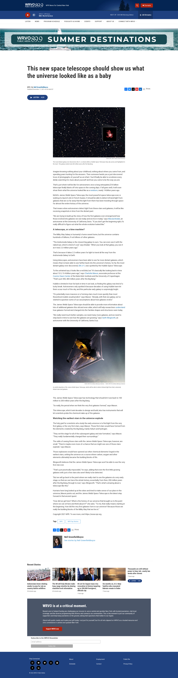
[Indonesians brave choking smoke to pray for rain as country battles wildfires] (38, 574)
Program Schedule (52, 21)
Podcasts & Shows (72, 21)
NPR (61, 521)
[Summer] (89, 39)
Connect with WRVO (127, 21)
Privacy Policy (128, 664)
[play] (27, 15)
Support (98, 21)
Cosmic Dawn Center (61, 276)
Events (87, 21)
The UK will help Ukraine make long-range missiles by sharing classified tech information (63, 586)
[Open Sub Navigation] (32, 21)
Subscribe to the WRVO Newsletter (44, 638)
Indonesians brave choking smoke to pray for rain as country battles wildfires (37, 586)
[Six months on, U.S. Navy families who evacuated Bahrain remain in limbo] (114, 574)
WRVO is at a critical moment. (65, 606)
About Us (110, 21)
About (71, 659)
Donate (147, 5)
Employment (100, 659)
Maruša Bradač (114, 219)
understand (120, 307)
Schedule (72, 664)
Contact (98, 664)
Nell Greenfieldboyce (41, 87)
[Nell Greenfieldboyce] (57, 542)
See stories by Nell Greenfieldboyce (79, 540)
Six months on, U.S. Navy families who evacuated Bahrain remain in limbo (112, 586)
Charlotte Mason (91, 273)
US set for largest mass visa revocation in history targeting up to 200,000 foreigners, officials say (88, 587)
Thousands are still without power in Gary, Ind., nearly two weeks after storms (139, 571)
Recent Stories (34, 564)
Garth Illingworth (109, 318)
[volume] (34, 15)
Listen (27, 21)
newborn (94, 190)
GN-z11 (81, 266)
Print (148, 88)
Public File (127, 659)
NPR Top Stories (73, 521)
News (37, 21)
